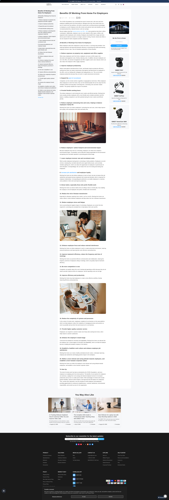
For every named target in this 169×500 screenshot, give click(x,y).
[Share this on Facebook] (79, 18)
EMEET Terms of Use (86, 441)
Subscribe (119, 45)
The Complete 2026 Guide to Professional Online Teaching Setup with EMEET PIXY (84, 416)
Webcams (45, 460)
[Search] (116, 4)
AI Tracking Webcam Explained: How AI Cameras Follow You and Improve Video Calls (58, 416)
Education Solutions (62, 460)
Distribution (60, 476)
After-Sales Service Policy (48, 479)
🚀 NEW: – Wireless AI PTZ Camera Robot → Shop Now (84, 1)
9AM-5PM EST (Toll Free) (93, 460)
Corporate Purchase (107, 464)
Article (74, 457)
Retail (59, 479)
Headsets (45, 462)
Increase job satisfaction (69, 172)
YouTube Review (76, 460)
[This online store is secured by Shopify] (108, 481)
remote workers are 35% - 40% (80, 31)
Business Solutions (62, 462)
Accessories (45, 464)
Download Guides (121, 464)
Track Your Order (121, 455)
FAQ (119, 462)
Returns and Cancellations (123, 457)
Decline (110, 496)
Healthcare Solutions (62, 457)
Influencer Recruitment (107, 460)
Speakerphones (46, 457)
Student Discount (106, 462)
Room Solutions (61, 455)
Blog (74, 455)
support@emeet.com (92, 455)
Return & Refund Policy (48, 481)
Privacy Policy (90, 493)
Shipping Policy (46, 474)
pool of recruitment (75, 78)
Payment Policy (46, 476)
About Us (105, 455)
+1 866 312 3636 (91, 457)
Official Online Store (62, 474)
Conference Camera (47, 455)
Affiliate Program (106, 457)
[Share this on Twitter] (77, 18)
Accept (83, 496)
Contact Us (120, 460)
